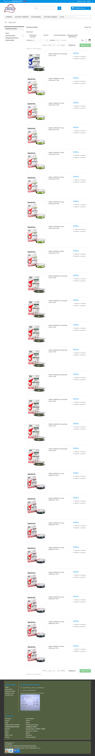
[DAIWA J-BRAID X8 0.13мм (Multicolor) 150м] (36, 507)
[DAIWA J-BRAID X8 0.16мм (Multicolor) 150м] (36, 531)
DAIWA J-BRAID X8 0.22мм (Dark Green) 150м (58, 400)
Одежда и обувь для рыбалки (12, 724)
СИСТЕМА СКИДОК (50, 17)
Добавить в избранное (80, 56)
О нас (62, 17)
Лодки (6, 722)
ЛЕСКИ (7, 33)
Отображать (52, 40)
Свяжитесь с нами (81, 1)
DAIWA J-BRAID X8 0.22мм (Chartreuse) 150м (56, 202)
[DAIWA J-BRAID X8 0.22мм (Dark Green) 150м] (36, 408)
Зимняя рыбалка (30, 718)
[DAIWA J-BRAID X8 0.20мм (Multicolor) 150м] (36, 581)
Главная (9, 17)
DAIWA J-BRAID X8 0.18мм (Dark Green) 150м (58, 350)
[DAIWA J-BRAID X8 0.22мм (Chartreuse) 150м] (36, 210)
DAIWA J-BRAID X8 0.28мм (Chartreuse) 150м (56, 252)
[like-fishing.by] (18, 8)
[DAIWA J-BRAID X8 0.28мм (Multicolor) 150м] (36, 655)
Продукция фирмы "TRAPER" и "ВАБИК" (35, 728)
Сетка (86, 41)
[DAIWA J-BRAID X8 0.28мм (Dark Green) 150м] (36, 457)
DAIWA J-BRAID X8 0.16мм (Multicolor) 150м (56, 523)
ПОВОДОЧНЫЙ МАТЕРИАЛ (11, 38)
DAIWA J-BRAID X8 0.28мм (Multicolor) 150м (56, 647)
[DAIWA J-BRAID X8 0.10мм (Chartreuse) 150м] (36, 87)
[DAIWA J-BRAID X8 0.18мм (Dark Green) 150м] (36, 359)
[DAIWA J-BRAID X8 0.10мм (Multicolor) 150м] (36, 482)
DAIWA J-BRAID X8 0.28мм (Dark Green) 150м (58, 449)
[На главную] (5, 22)
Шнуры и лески (9, 735)
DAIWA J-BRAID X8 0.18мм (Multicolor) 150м (56, 548)
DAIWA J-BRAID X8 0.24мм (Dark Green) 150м (58, 425)
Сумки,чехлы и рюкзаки (31, 731)
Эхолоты (7, 737)
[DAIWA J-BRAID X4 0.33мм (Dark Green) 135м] (36, 62)
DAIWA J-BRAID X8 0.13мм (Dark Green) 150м (58, 301)
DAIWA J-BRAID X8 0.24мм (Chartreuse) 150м (56, 227)
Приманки (7, 728)
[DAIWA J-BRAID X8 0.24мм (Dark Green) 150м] (36, 433)
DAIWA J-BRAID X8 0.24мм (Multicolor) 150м (56, 622)
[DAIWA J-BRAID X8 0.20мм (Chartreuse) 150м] (36, 186)
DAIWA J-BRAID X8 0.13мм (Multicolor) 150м (56, 499)
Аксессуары (8, 718)
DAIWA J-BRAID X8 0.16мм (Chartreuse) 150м (56, 128)
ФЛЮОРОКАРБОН (9, 40)
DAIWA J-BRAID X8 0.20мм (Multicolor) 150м (56, 573)
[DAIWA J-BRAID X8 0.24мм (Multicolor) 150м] (36, 630)
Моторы (28, 722)
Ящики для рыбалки (31, 737)
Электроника (29, 735)
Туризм (7, 733)
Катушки (7, 720)
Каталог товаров (21, 17)
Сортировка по (30, 40)
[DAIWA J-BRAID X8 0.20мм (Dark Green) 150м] (36, 383)
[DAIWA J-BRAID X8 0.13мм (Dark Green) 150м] (36, 309)
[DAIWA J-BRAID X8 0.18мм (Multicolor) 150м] (36, 556)
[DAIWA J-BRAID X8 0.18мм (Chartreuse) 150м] (36, 161)
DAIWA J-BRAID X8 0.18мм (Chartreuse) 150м (56, 153)
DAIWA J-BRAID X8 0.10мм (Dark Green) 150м (58, 276)
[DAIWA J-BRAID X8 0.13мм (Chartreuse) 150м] (36, 112)
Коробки (28, 720)
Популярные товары (10, 691)
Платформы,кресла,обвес (32, 724)
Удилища (28, 733)
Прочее (7, 731)
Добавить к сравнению (80, 58)
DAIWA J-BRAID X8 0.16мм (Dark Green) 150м (58, 326)
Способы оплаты (9, 695)
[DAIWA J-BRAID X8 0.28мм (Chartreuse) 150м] (36, 260)
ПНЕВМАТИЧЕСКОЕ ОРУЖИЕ (12, 726)
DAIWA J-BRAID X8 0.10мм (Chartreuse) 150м (56, 79)
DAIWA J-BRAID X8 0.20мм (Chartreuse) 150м (56, 178)
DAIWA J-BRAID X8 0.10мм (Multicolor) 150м (56, 474)
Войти (88, 1)
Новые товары (8, 689)
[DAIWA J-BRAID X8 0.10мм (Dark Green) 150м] (36, 284)
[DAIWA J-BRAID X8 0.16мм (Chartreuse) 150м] (36, 136)
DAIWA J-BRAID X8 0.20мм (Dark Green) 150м (58, 375)
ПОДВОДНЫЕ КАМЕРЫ (31, 726)
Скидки (7, 687)
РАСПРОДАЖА (36, 17)
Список (89, 41)
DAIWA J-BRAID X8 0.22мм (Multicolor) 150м (56, 597)
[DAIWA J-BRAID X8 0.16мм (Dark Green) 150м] (36, 334)
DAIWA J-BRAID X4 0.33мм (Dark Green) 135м (58, 54)
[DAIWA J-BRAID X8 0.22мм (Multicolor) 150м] (36, 605)
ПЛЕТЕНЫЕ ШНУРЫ (10, 35)
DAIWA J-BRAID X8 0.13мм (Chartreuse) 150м (56, 104)
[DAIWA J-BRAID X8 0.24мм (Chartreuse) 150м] (36, 235)
